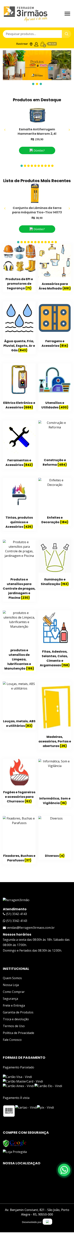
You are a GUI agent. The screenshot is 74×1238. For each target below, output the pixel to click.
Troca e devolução (16, 1019)
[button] (21, 166)
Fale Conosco (12, 1040)
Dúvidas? (39, 150)
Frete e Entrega (14, 1005)
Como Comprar (14, 992)
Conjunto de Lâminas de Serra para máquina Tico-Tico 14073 (37, 210)
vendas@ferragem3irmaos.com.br (30, 928)
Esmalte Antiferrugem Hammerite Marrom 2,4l (37, 131)
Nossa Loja (11, 985)
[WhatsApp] (64, 1170)
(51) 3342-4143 (16, 914)
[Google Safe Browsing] (15, 1142)
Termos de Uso (14, 1026)
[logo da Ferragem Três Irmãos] (16, 900)
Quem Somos (12, 978)
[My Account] (36, 43)
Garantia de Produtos (18, 1012)
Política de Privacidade (18, 1033)
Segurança (10, 998)
